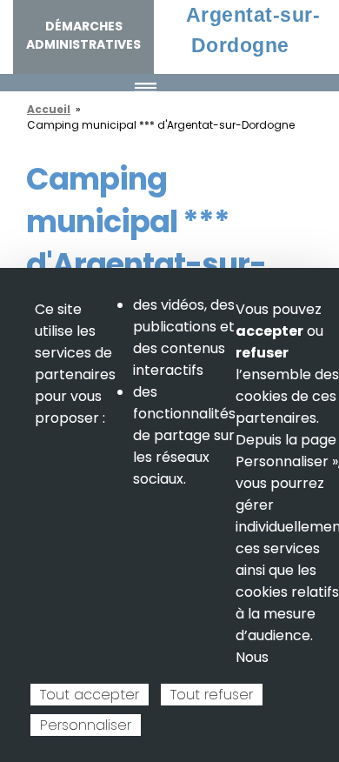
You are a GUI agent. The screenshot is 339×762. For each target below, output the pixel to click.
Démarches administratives (83, 35)
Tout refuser (211, 695)
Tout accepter (89, 695)
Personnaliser (85, 725)
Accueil (48, 109)
